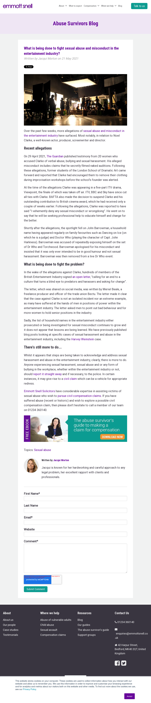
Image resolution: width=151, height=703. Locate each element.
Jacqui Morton (47, 58)
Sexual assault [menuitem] (48, 629)
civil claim (70, 379)
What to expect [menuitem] (75, 6)
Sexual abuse (42, 450)
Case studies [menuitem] (10, 629)
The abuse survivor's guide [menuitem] (93, 629)
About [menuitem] (61, 6)
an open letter (81, 277)
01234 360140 (125, 622)
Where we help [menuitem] (107, 6)
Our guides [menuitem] (84, 624)
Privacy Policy (29, 689)
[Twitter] (123, 663)
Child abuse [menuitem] (47, 624)
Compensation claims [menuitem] (53, 634)
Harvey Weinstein (82, 339)
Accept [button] (129, 696)
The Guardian (55, 156)
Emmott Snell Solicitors (39, 391)
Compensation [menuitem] (90, 6)
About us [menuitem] (8, 619)
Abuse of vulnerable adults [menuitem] (55, 619)
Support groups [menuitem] (87, 634)
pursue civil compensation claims (79, 396)
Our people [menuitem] (9, 624)
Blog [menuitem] (120, 6)
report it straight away (47, 374)
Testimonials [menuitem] (10, 634)
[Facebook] (117, 663)
